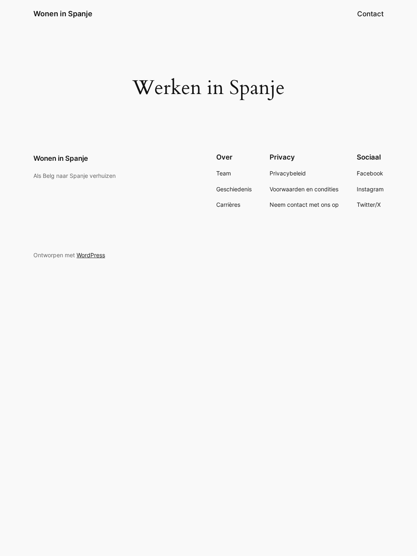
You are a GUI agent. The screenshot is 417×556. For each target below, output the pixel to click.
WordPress (91, 255)
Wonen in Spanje (62, 13)
